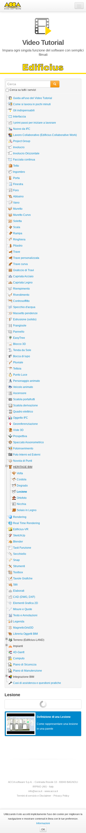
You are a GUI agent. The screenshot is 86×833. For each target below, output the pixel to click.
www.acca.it (51, 791)
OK (43, 829)
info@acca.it (35, 791)
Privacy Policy (61, 795)
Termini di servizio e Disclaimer (34, 795)
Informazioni (43, 823)
